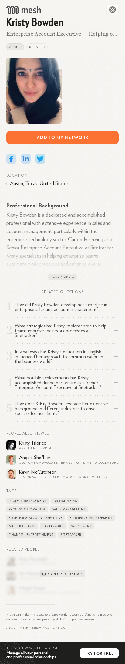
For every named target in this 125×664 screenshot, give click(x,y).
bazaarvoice (53, 526)
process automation (27, 509)
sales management (69, 509)
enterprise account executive (35, 518)
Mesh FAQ (40, 627)
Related (37, 47)
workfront (81, 526)
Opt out (60, 627)
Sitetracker (71, 535)
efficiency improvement (91, 518)
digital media (65, 501)
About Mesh (17, 627)
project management (27, 501)
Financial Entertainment (31, 535)
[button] (40, 627)
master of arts (22, 526)
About (15, 47)
